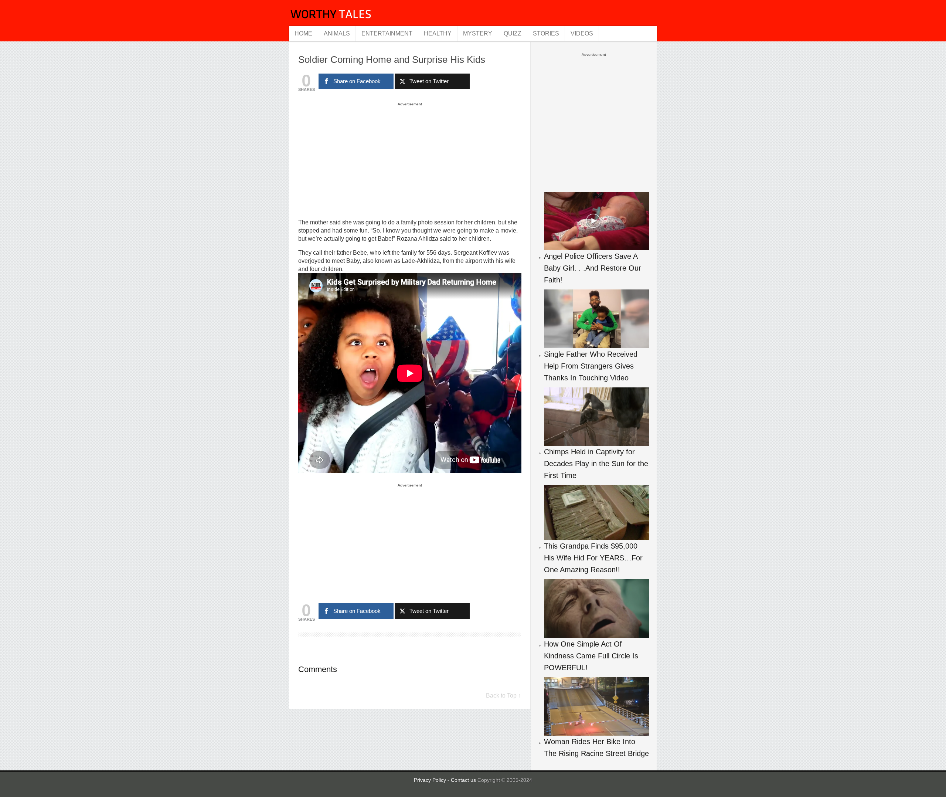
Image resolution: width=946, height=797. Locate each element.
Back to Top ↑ (503, 695)
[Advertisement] (410, 160)
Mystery (477, 33)
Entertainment (386, 33)
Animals (337, 33)
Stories (546, 33)
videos (582, 33)
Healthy (438, 33)
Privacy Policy (430, 780)
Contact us (464, 780)
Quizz (512, 33)
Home (303, 33)
